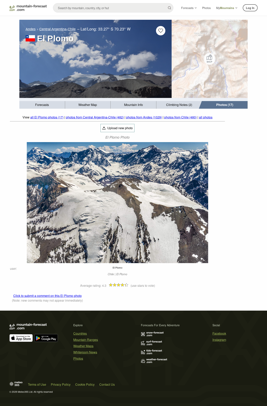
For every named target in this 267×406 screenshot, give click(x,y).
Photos (206, 8)
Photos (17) (224, 104)
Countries (80, 333)
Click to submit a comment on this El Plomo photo (47, 295)
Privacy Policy (61, 384)
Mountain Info (133, 104)
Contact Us (107, 384)
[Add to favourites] (160, 30)
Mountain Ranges (85, 339)
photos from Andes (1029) (144, 117)
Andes (31, 29)
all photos (205, 117)
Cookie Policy (85, 384)
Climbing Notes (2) (179, 104)
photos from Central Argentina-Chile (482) (95, 117)
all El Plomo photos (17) (47, 117)
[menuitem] (42, 105)
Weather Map (87, 104)
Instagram (219, 339)
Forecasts (187, 8)
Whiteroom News (85, 352)
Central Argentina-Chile (57, 29)
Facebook (219, 333)
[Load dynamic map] (210, 59)
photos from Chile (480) (180, 117)
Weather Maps (83, 346)
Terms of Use (37, 384)
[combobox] (113, 8)
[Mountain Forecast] (28, 8)
